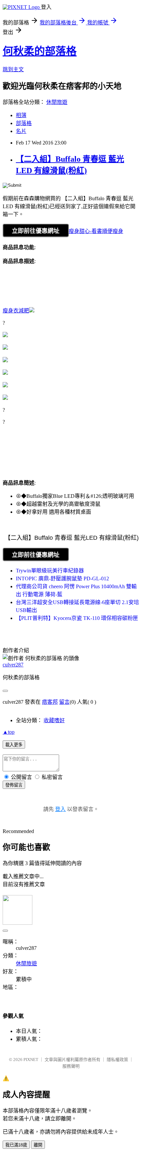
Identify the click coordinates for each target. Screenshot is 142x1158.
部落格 (24, 123)
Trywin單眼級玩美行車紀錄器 (50, 570)
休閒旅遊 (56, 102)
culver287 (13, 664)
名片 (21, 131)
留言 (64, 702)
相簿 (21, 115)
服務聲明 (71, 1066)
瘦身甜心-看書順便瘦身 (96, 231)
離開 (38, 1144)
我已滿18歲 (16, 1144)
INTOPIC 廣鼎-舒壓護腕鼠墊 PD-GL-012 (62, 578)
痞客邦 (50, 702)
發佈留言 (13, 785)
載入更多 (13, 744)
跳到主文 (13, 69)
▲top (9, 732)
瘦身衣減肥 (16, 310)
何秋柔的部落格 (40, 51)
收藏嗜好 (54, 720)
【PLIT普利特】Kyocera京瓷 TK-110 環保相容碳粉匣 (77, 618)
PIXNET (30, 1059)
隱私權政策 (117, 1059)
